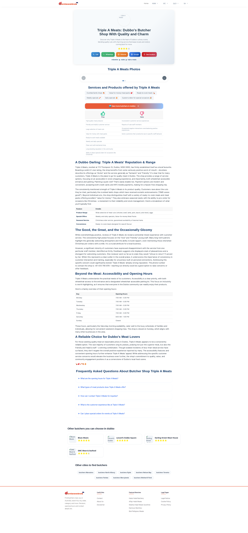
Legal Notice (165, 498)
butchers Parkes (102, 478)
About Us (100, 501)
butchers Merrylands (121, 478)
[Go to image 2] (124, 80)
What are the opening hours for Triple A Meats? (99, 378)
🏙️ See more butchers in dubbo (122, 106)
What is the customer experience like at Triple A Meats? (103, 405)
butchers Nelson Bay (143, 472)
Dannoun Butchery (135, 508)
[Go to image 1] (123, 80)
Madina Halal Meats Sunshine (139, 505)
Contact (99, 498)
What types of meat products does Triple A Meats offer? (103, 387)
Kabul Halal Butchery (136, 498)
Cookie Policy (166, 501)
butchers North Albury (106, 472)
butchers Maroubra (86, 472)
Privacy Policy (166, 505)
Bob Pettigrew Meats (136, 511)
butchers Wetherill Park (143, 478)
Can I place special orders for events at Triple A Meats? (103, 413)
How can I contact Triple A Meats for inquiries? (99, 396)
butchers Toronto (162, 472)
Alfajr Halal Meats (135, 501)
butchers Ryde (125, 472)
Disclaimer (101, 505)
